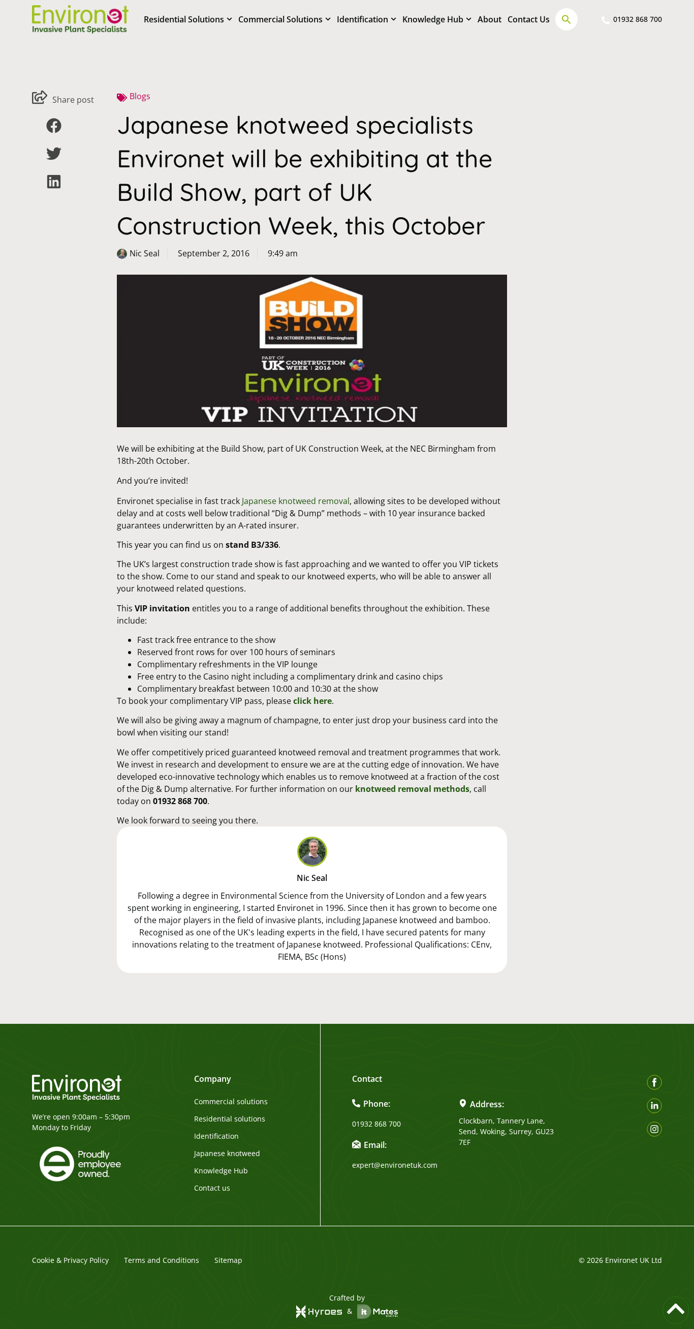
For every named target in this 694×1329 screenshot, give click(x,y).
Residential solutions (229, 1119)
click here (312, 700)
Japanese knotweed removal (296, 501)
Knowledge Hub (432, 19)
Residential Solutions (184, 19)
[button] (566, 19)
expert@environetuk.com (394, 1165)
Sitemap (228, 1260)
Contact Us (529, 19)
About (489, 19)
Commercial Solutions (280, 19)
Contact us (212, 1188)
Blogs (140, 96)
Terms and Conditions (161, 1260)
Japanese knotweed (227, 1153)
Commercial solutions (231, 1101)
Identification (362, 19)
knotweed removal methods (412, 788)
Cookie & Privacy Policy (70, 1260)
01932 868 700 (376, 1124)
